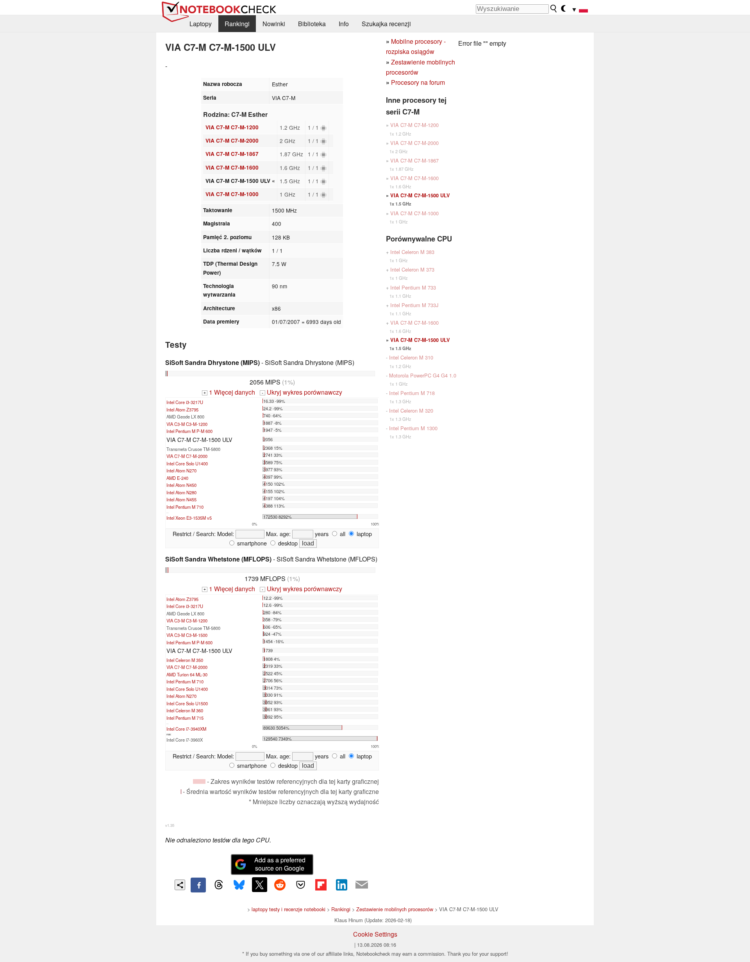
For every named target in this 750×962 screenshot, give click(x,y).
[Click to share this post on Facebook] (198, 885)
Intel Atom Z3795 (182, 409)
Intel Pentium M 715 (185, 718)
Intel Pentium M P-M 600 (189, 431)
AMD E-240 (177, 478)
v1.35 (169, 825)
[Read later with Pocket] (300, 884)
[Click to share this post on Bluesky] (239, 885)
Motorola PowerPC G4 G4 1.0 (422, 375)
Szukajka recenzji (386, 23)
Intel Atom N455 (181, 499)
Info (344, 23)
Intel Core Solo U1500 (187, 703)
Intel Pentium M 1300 (413, 428)
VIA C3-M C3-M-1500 (186, 635)
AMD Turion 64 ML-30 (186, 674)
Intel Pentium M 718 (412, 393)
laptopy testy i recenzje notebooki (288, 909)
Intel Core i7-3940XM (186, 729)
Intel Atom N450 (181, 485)
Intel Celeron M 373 (412, 269)
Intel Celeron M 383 (412, 252)
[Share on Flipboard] (320, 884)
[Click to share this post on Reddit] (280, 884)
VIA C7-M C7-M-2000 (232, 140)
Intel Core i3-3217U (184, 402)
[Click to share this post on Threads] (218, 885)
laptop (363, 533)
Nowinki (273, 23)
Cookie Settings (375, 934)
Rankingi (237, 23)
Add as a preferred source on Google (279, 864)
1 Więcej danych (229, 392)
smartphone (251, 543)
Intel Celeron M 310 (411, 357)
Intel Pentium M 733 (413, 287)
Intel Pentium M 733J (414, 305)
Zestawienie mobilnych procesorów (394, 909)
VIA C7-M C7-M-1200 (232, 127)
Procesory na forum (418, 82)
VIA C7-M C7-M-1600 (232, 167)
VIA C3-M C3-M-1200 (186, 424)
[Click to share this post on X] (259, 884)
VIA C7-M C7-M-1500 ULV (420, 195)
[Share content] (180, 885)
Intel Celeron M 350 (184, 660)
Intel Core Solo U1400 (187, 463)
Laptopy (200, 23)
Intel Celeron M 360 (184, 710)
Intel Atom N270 (181, 470)
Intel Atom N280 (181, 492)
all (341, 533)
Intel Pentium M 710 (185, 507)
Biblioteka (312, 23)
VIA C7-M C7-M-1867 (232, 153)
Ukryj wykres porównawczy (301, 392)
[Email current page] (361, 885)
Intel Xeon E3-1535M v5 (189, 518)
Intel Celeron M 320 (411, 410)
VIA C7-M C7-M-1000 (232, 194)
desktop (287, 543)
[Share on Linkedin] (341, 884)
